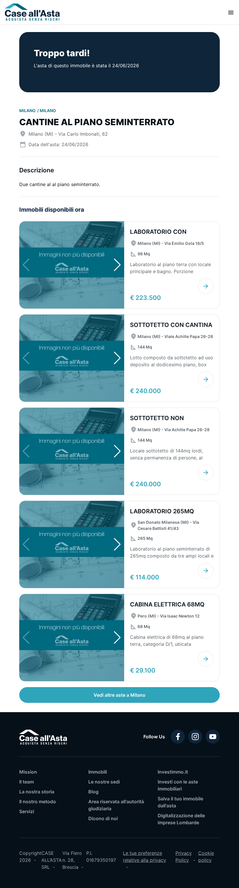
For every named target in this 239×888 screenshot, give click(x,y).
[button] (117, 265)
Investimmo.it (173, 772)
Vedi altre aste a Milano (119, 695)
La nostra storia (36, 792)
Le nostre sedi (104, 782)
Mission (28, 772)
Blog (93, 792)
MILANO (27, 110)
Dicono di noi (103, 818)
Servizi (26, 811)
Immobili (97, 772)
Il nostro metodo (37, 801)
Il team (26, 782)
